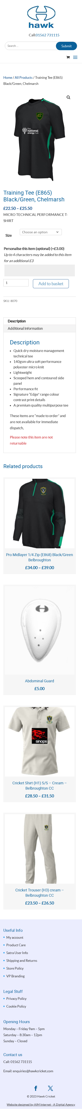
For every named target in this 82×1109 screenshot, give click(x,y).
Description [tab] (17, 321)
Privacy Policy (16, 998)
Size (8, 235)
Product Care (16, 945)
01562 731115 (48, 35)
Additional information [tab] (25, 328)
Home (7, 77)
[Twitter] (50, 1089)
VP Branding (15, 976)
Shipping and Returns (21, 960)
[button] (68, 97)
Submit (66, 46)
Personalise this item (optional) (34, 249)
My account (14, 937)
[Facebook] (35, 1089)
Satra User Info (17, 953)
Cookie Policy (16, 1006)
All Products (24, 77)
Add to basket (50, 283)
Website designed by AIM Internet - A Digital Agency (41, 1104)
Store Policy (15, 968)
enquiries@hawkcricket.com (33, 1071)
